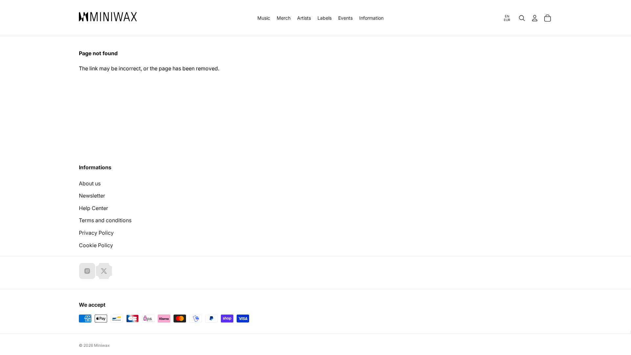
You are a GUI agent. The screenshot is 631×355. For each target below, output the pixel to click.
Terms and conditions (105, 220)
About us (90, 183)
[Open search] (521, 18)
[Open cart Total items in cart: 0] (547, 18)
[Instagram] (87, 271)
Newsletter (92, 195)
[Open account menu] (534, 18)
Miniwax (102, 345)
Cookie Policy (96, 245)
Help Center (93, 208)
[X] (104, 271)
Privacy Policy (96, 232)
